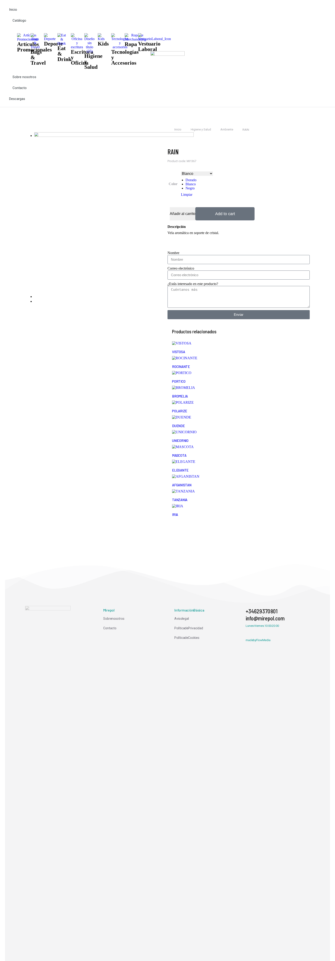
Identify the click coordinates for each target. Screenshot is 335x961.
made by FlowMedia (258, 640)
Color (173, 184)
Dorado (191, 180)
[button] (79, 3)
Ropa (131, 44)
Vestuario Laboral (149, 46)
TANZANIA (179, 500)
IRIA (175, 514)
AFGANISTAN (181, 485)
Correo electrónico (181, 268)
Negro (190, 188)
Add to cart (225, 214)
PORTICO (178, 381)
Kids (103, 44)
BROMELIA (180, 396)
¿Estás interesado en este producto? (193, 284)
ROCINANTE (181, 367)
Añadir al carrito (182, 214)
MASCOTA (179, 455)
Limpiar (186, 194)
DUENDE (178, 426)
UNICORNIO (180, 440)
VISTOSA (178, 352)
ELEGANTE (180, 470)
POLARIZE (179, 411)
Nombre (173, 253)
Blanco (191, 184)
